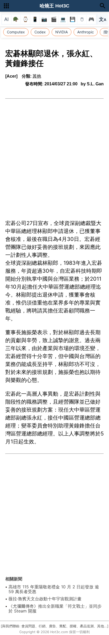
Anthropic (85, 32)
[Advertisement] (54, 156)
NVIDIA (61, 32)
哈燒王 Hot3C (54, 5)
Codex (40, 32)
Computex (16, 32)
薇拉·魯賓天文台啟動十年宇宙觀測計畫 (44, 598)
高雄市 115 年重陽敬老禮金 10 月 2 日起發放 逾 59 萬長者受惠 (53, 589)
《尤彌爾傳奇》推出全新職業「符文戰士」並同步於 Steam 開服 (55, 608)
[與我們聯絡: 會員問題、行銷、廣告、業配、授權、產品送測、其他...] (54, 626)
